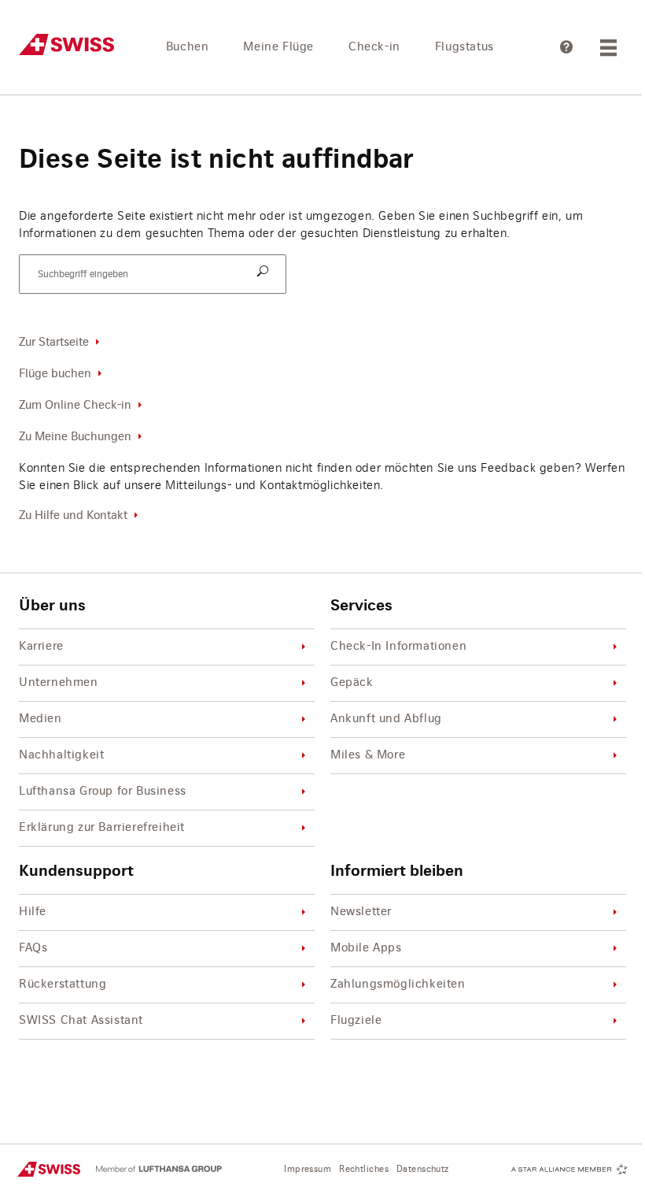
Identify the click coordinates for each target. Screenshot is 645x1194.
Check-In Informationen (398, 647)
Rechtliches (364, 1169)
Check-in (374, 47)
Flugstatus (464, 47)
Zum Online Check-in (75, 406)
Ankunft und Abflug (386, 719)
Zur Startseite (54, 343)
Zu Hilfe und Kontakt (73, 516)
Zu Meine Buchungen (75, 437)
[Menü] (610, 47)
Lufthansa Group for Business (102, 791)
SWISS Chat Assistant (81, 1021)
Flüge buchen (55, 374)
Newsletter (361, 912)
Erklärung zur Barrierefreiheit (102, 828)
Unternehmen (58, 683)
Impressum (307, 1169)
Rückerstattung (62, 984)
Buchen (187, 47)
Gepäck (352, 683)
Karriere (41, 647)
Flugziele (355, 1021)
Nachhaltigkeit (61, 755)
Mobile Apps (366, 948)
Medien (40, 719)
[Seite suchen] (265, 272)
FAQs (33, 948)
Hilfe (32, 912)
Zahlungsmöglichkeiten (398, 984)
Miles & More (367, 755)
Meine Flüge (278, 47)
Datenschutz (422, 1169)
